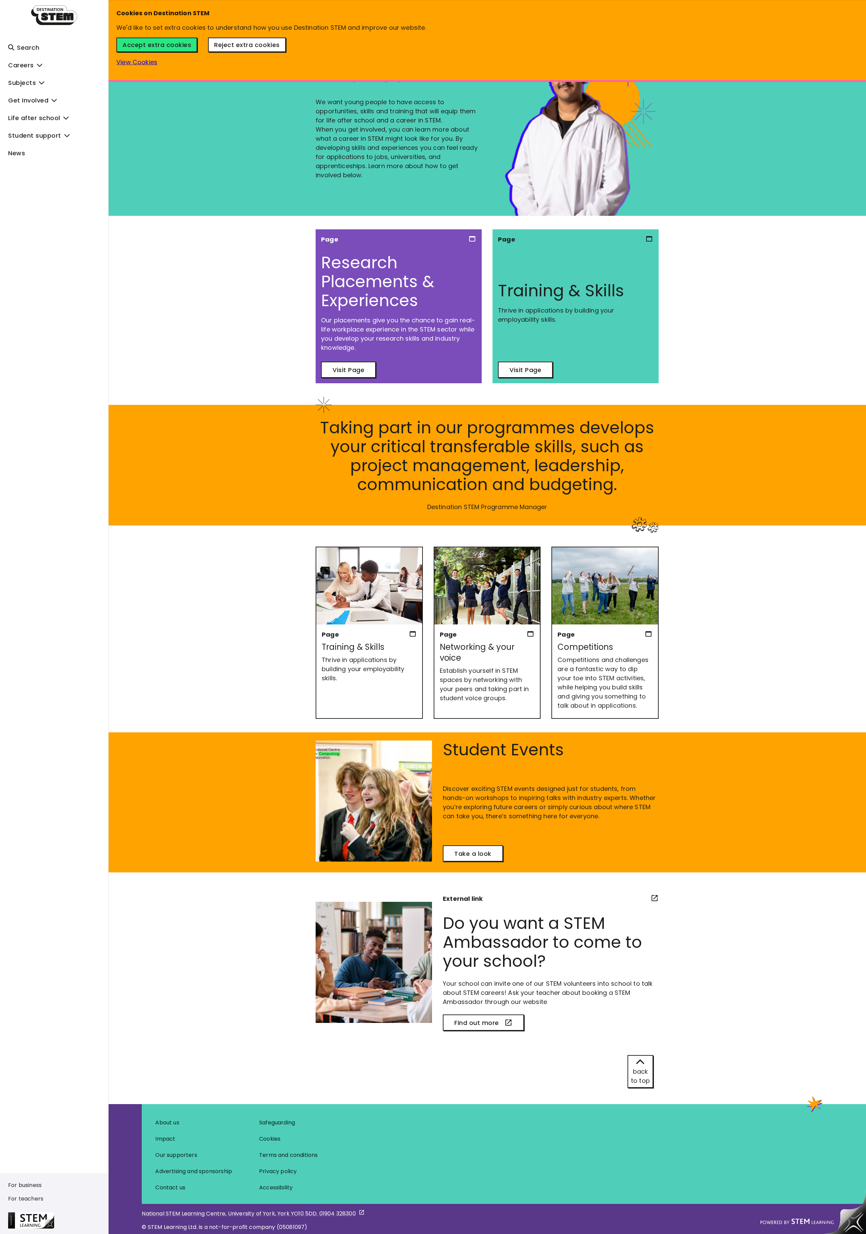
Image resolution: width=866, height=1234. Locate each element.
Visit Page (348, 370)
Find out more (476, 1023)
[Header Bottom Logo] (58, 1220)
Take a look (473, 853)
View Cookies (136, 62)
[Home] (54, 15)
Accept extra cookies (156, 45)
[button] (54, 47)
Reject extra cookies (246, 45)
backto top (640, 1076)
